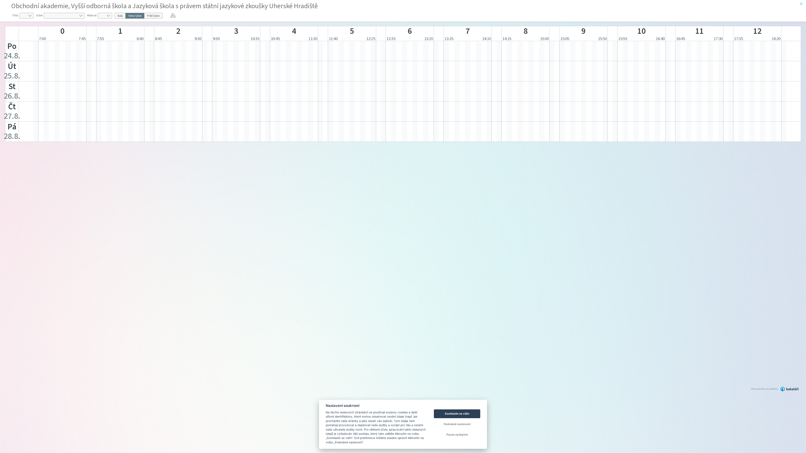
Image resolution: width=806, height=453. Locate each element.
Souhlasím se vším (457, 413)
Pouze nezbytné (457, 434)
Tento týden (135, 16)
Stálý (120, 16)
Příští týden (153, 16)
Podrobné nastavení (457, 424)
